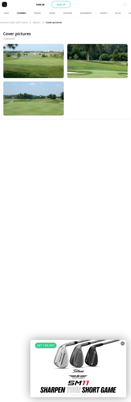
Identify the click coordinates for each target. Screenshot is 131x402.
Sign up (61, 4)
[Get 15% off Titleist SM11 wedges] (78, 368)
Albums (37, 22)
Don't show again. (79, 394)
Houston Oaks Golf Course (14, 22)
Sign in (40, 4)
